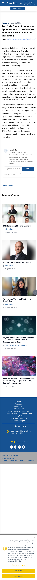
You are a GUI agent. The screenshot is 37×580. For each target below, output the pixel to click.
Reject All (18, 571)
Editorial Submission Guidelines (18, 411)
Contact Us (18, 406)
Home (5, 460)
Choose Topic (16, 9)
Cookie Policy (17, 561)
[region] (18, 557)
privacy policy (11, 174)
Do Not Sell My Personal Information (18, 413)
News (21, 460)
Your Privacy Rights (18, 420)
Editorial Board (18, 409)
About (18, 402)
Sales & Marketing (8, 185)
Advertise (18, 404)
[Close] (34, 537)
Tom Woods (24, 345)
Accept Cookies (18, 576)
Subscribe (27, 169)
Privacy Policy (19, 416)
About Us (13, 460)
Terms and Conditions (18, 418)
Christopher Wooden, (12, 345)
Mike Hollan (9, 229)
